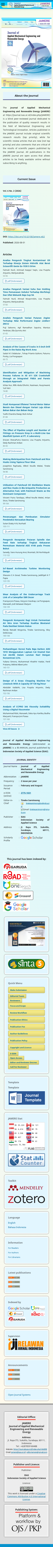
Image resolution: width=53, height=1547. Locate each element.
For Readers (13, 1248)
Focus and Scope (18, 1005)
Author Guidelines (19, 1033)
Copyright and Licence (21, 1047)
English (11, 1222)
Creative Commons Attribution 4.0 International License (26, 1496)
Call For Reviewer (18, 1067)
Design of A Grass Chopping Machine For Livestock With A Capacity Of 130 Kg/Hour (26, 682)
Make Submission (18, 990)
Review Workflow (18, 1012)
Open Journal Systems (19, 1394)
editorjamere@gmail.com (36, 1452)
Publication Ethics (18, 1019)
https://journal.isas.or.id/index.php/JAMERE (30, 1449)
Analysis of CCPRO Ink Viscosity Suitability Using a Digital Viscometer (26, 708)
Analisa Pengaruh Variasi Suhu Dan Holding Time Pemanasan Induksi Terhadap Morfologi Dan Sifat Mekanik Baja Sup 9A (26, 292)
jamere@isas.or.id (18, 1452)
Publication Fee (17, 1026)
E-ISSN (13, 1053)
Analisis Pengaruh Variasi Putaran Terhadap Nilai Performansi (26, 320)
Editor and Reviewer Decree (23, 1062)
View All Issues (10, 728)
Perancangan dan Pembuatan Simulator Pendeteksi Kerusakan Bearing (26, 518)
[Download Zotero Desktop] (26, 1202)
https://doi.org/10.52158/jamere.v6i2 (26, 236)
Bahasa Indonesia (17, 1227)
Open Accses (16, 1058)
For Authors (13, 1252)
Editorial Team (17, 996)
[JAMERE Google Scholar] (32, 838)
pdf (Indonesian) (14, 281)
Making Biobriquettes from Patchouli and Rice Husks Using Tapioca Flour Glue (26, 460)
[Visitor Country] (26, 1149)
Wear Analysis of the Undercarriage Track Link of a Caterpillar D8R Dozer (26, 596)
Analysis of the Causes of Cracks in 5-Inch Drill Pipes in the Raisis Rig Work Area (26, 348)
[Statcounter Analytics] (26, 1165)
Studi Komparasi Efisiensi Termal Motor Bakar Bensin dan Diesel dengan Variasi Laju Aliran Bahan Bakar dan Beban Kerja (26, 407)
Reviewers (15, 1000)
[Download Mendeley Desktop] (25, 1190)
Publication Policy (18, 1040)
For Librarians (14, 1257)
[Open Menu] (3, 4)
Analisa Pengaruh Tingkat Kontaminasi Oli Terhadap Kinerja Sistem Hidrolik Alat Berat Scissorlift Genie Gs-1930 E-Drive (26, 263)
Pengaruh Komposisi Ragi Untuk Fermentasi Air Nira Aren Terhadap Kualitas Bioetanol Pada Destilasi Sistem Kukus (26, 623)
